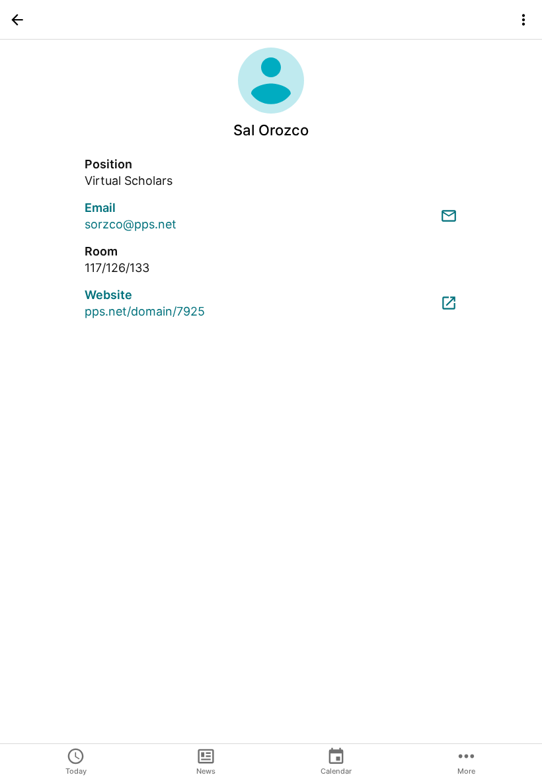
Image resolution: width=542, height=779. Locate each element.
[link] (271, 216)
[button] (17, 20)
